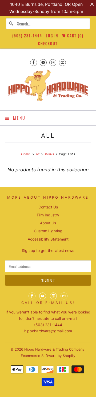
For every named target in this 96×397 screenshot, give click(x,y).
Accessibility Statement (48, 239)
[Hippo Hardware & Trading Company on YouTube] (43, 62)
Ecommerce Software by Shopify (48, 356)
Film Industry (48, 215)
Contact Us (48, 207)
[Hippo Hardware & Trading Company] (48, 87)
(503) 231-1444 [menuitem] (27, 35)
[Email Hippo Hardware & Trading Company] (62, 62)
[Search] (11, 23)
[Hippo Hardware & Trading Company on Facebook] (33, 62)
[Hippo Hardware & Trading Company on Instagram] (52, 62)
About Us (48, 223)
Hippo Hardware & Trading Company (54, 349)
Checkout (48, 43)
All (48, 135)
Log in (52, 35)
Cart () (74, 35)
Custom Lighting (48, 231)
